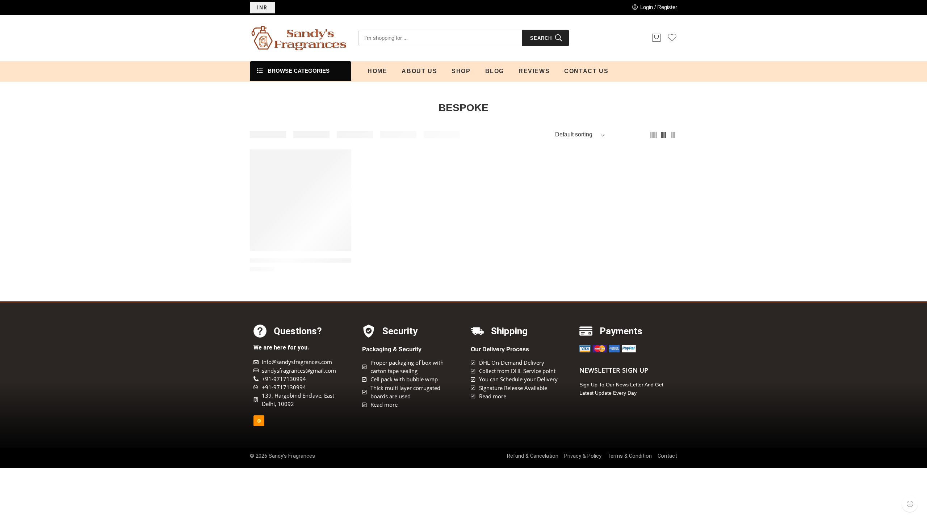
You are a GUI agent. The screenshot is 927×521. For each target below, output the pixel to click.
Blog (494, 71)
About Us (419, 71)
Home (377, 71)
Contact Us (586, 71)
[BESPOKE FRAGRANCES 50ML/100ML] (300, 200)
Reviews (534, 71)
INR (262, 7)
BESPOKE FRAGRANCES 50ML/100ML (300, 260)
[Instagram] (258, 420)
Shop (461, 71)
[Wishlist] (340, 159)
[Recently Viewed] (910, 504)
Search (541, 38)
